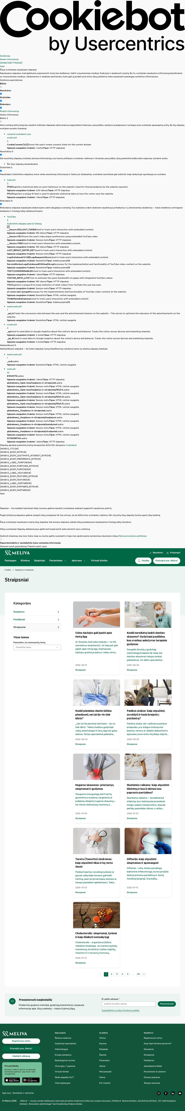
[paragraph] (92, 516)
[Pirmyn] (144, 974)
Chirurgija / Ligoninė (65, 1066)
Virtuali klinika (99, 561)
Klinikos (25, 561)
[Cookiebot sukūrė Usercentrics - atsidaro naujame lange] (92, 27)
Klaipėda (103, 1049)
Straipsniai (149, 1055)
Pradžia (8, 570)
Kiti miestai (104, 1083)
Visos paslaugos (62, 1083)
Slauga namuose (152, 1083)
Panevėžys (104, 1061)
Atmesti (4, 546)
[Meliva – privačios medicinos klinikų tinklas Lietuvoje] (17, 552)
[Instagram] (159, 1093)
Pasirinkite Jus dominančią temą (29, 643)
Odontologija (61, 1049)
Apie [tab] (2, 66)
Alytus (102, 1066)
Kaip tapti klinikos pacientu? (157, 1044)
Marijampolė (105, 1072)
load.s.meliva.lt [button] (14, 308)
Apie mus (77, 561)
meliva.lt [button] (11, 182)
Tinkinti (31, 546)
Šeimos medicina (63, 1038)
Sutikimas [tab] (5, 56)
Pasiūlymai (149, 1061)
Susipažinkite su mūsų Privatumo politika (120, 1011)
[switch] (1, 94)
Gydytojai (39, 561)
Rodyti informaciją (9, 111)
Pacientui (148, 1033)
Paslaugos (10, 561)
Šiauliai (102, 1055)
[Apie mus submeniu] (84, 561)
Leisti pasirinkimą (18, 546)
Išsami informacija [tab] (9, 59)
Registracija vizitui (153, 1038)
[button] (96, 138)
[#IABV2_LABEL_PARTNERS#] (15, 483)
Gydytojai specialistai (65, 1044)
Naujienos (149, 1049)
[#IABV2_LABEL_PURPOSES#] (16, 463)
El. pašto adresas (111, 999)
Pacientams (55, 561)
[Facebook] (166, 1093)
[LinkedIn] (173, 1093)
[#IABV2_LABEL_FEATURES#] (15, 473)
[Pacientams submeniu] (65, 561)
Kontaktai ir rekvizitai (23, 1093)
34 (138, 974)
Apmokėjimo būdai (153, 1066)
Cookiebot (71, 445)
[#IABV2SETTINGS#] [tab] (11, 63)
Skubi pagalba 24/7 (64, 1077)
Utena (102, 1077)
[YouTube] (180, 1093)
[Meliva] (22, 1033)
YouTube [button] (11, 218)
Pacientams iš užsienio (155, 1072)
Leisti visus (41, 546)
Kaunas (102, 1044)
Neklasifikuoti (8, 345)
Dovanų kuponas (152, 1077)
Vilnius (102, 1038)
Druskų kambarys (63, 1055)
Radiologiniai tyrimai (65, 1061)
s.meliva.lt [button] (12, 326)
